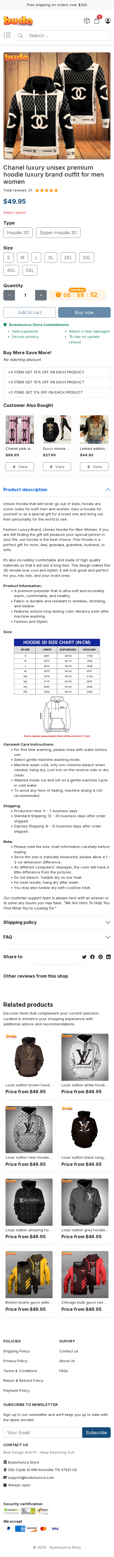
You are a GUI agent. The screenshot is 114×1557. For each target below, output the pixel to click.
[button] (8, 35)
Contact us (68, 1351)
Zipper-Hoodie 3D (58, 232)
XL (51, 257)
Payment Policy (16, 1390)
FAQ (7, 937)
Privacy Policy (15, 1361)
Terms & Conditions (20, 1371)
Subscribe (96, 1432)
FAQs (63, 1371)
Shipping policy (20, 922)
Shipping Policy (16, 1351)
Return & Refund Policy (23, 1380)
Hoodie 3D (18, 232)
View (22, 466)
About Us (67, 1361)
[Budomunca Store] (18, 21)
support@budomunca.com (31, 1477)
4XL (11, 270)
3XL (87, 257)
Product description (25, 489)
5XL (30, 270)
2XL (68, 257)
